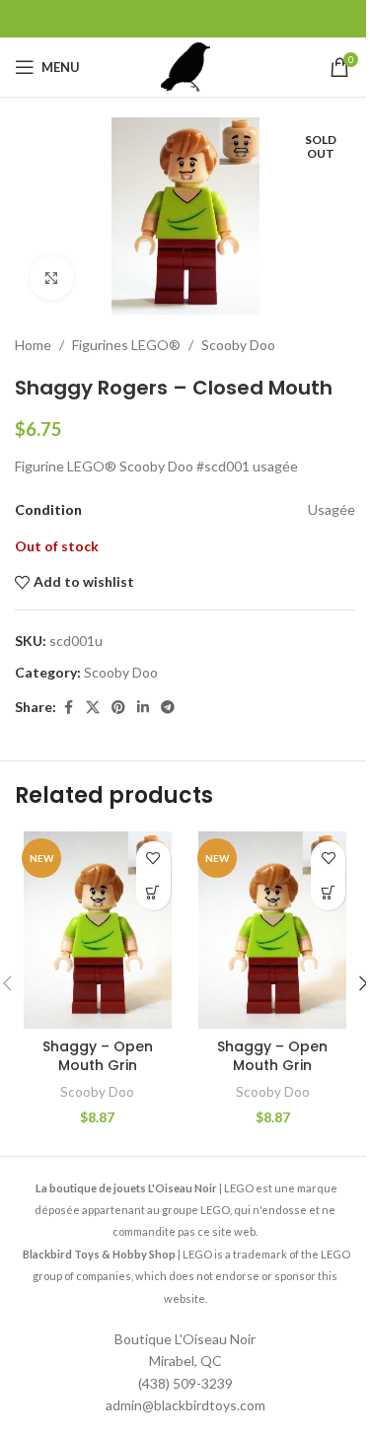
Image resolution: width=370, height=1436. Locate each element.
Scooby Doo (238, 344)
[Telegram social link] (168, 707)
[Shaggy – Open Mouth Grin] (98, 930)
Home (33, 344)
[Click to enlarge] (52, 277)
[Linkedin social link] (143, 707)
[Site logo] (185, 65)
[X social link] (93, 707)
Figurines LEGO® (126, 344)
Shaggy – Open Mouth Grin (97, 1056)
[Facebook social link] (68, 707)
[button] (153, 893)
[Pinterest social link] (118, 707)
